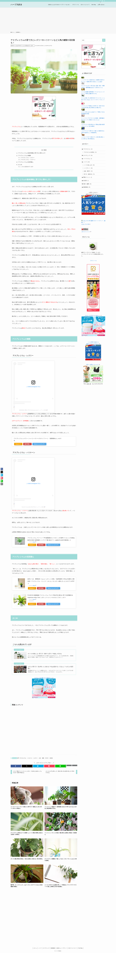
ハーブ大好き (16, 5)
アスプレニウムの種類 (24, 155)
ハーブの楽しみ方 (89, 165)
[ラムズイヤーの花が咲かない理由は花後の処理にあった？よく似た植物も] (83, 122)
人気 (40, 758)
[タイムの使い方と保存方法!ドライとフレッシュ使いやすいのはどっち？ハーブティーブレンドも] (83, 96)
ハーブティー (88, 168)
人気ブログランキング (85, 231)
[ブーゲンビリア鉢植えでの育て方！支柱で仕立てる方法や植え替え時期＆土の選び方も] (83, 104)
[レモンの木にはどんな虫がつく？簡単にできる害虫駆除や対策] (83, 110)
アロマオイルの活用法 (90, 152)
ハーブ (86, 162)
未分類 (86, 180)
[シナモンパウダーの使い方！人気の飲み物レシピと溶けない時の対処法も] (83, 135)
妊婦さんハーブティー (62, 948)
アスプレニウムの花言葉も (25, 162)
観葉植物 (14, 758)
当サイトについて (72, 948)
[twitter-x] (100, 1)
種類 (43, 758)
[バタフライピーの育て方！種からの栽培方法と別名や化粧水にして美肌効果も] (83, 129)
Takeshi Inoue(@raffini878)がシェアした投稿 (33, 507)
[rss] (102, 1)
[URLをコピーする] (71, 765)
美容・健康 (87, 184)
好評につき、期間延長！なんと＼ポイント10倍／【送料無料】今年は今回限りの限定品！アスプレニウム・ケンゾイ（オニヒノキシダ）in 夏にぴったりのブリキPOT (51, 580)
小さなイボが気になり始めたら (43, 678)
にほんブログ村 (85, 224)
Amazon (18, 444)
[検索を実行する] (103, 40)
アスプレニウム (22, 758)
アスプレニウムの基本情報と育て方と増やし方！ (32, 153)
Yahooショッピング (39, 444)
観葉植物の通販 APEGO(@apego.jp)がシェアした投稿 (32, 410)
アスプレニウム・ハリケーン (28, 159)
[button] (16, 766)
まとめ (20, 164)
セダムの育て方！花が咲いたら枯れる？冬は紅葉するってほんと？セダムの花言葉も (50, 667)
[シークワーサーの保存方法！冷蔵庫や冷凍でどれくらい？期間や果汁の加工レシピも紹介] (83, 78)
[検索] (104, 1)
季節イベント (87, 177)
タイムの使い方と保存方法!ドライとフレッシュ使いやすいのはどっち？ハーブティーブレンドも (93, 99)
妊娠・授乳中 (88, 171)
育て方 (46, 758)
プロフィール (93, 260)
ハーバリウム (87, 158)
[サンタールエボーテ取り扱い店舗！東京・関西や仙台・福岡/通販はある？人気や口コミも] (83, 84)
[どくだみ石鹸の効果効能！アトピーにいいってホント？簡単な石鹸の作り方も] (83, 90)
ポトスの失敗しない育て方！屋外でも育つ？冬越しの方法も (45, 653)
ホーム (35, 948)
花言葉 (51, 758)
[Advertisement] (58, 20)
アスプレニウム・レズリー (27, 157)
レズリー (35, 758)
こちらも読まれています (27, 166)
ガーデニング (87, 155)
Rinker (34, 541)
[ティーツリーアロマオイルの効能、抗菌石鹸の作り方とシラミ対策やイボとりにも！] (83, 116)
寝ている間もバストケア (92, 364)
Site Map (80, 948)
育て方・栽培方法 (89, 174)
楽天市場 (27, 444)
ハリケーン (29, 758)
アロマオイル (87, 149)
